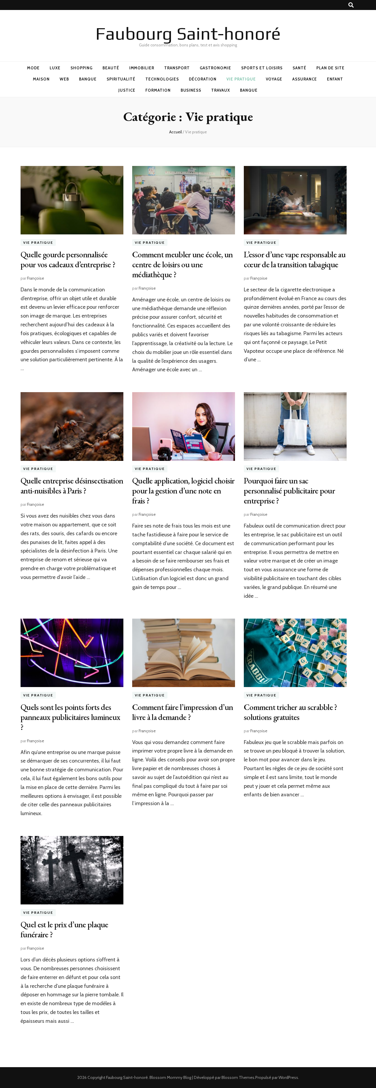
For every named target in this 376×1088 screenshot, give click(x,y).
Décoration (202, 79)
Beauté (111, 68)
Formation (158, 90)
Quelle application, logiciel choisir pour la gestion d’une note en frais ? (183, 490)
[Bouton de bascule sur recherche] (351, 5)
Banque (88, 79)
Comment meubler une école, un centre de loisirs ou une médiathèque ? (182, 264)
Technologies (162, 79)
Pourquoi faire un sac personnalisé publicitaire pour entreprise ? (289, 490)
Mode (33, 68)
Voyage (274, 79)
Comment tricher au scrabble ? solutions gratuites (290, 712)
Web (64, 79)
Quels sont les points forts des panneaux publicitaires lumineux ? (70, 717)
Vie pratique (241, 79)
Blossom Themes (237, 1077)
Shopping (81, 68)
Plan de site (330, 68)
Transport (177, 68)
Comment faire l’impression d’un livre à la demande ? (182, 712)
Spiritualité (121, 79)
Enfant (335, 79)
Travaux (220, 90)
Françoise (35, 278)
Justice (126, 90)
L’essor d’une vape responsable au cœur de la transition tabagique (294, 259)
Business (191, 90)
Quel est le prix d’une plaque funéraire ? (64, 929)
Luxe (55, 68)
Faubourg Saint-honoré (188, 33)
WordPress (288, 1077)
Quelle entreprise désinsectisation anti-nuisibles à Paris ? (72, 485)
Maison (41, 79)
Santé (299, 68)
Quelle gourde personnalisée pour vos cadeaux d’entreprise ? (68, 259)
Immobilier (142, 68)
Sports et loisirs (262, 68)
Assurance (304, 79)
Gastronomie (215, 68)
